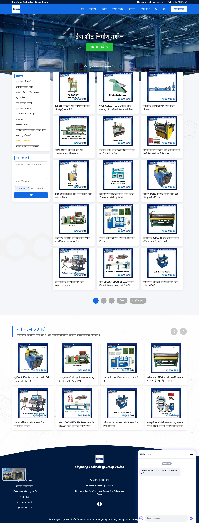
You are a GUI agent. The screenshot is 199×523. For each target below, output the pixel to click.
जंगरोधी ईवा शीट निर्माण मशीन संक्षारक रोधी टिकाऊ (117, 239)
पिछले (122, 300)
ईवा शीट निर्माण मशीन (24, 141)
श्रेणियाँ (92, 9)
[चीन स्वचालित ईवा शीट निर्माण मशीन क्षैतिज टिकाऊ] (162, 87)
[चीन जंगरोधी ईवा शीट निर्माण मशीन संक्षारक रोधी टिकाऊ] (118, 219)
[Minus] (191, 454)
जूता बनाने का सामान (23, 108)
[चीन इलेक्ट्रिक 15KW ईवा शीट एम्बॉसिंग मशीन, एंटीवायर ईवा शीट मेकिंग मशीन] (162, 219)
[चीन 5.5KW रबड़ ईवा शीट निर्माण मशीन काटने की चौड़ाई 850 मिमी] (74, 87)
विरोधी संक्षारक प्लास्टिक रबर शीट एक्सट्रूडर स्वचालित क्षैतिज (69, 151)
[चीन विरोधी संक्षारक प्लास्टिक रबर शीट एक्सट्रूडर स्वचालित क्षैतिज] (74, 131)
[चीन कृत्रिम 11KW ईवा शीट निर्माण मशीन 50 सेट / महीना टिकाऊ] (162, 175)
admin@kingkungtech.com (151, 2)
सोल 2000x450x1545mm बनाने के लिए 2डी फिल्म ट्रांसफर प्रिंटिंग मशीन (116, 283)
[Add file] (141, 518)
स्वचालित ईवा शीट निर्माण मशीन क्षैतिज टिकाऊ (159, 107)
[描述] (164, 9)
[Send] (191, 518)
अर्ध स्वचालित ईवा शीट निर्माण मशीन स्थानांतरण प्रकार (69, 283)
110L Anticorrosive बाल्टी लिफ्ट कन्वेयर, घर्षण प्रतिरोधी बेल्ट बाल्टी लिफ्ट (116, 107)
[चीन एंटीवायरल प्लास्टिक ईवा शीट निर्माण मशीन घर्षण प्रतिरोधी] (162, 263)
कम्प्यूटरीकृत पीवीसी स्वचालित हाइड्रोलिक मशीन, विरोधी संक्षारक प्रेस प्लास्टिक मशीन (165, 424)
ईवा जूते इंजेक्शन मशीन (24, 87)
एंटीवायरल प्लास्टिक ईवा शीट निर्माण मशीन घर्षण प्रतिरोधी (160, 283)
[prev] (174, 331)
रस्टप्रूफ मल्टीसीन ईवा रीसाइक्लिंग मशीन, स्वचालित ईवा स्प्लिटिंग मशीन (72, 239)
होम (82, 9)
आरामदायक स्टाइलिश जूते (25, 114)
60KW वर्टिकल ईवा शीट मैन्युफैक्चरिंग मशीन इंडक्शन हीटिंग (73, 195)
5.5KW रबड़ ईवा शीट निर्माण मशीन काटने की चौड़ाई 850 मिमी (72, 107)
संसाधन (132, 9)
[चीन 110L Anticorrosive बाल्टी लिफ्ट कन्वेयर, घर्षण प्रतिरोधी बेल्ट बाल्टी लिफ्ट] (118, 87)
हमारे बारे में (145, 9)
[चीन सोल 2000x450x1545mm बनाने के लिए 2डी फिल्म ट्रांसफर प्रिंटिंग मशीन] (118, 263)
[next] (183, 331)
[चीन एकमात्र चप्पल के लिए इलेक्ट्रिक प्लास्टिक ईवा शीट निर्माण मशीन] (118, 131)
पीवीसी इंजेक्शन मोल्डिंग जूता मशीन (28, 92)
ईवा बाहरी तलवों (22, 124)
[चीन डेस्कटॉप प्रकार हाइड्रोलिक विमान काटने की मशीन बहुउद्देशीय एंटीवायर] (118, 175)
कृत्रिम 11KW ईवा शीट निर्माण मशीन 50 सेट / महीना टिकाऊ (160, 195)
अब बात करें (179, 9)
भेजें (31, 195)
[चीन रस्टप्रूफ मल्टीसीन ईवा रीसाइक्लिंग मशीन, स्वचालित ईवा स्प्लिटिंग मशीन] (74, 219)
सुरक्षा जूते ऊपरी (22, 119)
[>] (112, 301)
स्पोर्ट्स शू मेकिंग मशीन (24, 135)
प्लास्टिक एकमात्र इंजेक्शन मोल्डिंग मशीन (31, 130)
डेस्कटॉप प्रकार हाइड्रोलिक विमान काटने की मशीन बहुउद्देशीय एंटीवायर (116, 195)
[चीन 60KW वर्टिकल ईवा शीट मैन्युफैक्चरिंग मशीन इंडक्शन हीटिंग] (74, 175)
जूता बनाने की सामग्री (24, 103)
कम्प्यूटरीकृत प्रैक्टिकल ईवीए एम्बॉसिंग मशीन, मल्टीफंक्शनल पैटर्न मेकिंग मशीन (162, 151)
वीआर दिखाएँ (117, 9)
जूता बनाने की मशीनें (23, 81)
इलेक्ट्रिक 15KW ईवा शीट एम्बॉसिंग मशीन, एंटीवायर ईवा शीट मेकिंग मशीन (161, 239)
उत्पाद (104, 9)
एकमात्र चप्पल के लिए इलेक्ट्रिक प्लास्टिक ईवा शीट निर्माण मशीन (117, 151)
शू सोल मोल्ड (20, 97)
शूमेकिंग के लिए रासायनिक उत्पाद (27, 146)
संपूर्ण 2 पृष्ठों (137, 300)
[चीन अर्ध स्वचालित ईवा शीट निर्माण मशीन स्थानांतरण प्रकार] (74, 263)
